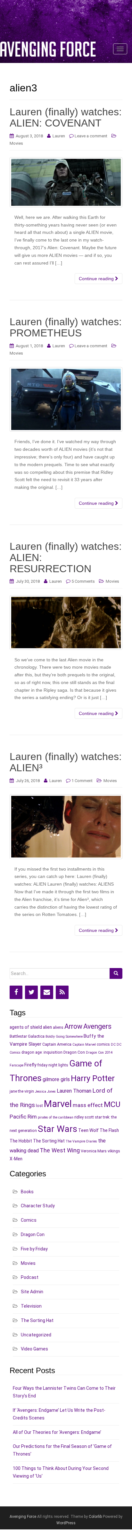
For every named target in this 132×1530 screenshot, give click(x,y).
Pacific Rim (23, 1116)
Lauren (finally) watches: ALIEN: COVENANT (66, 117)
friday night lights (52, 1065)
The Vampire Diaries (81, 1141)
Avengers (97, 1026)
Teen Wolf (88, 1130)
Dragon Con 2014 (99, 1052)
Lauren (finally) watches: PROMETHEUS (66, 327)
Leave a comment (91, 136)
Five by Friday (34, 1248)
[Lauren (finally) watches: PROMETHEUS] (66, 399)
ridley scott (84, 1117)
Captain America (56, 1044)
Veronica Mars (94, 1151)
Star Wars (57, 1129)
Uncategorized (36, 1334)
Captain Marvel (84, 1044)
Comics (29, 1220)
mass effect (88, 1105)
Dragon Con (74, 1052)
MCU (112, 1104)
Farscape (16, 1065)
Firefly (30, 1064)
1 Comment (82, 780)
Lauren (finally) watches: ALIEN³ (66, 762)
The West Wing (60, 1150)
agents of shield (26, 1027)
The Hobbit (21, 1140)
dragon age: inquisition (41, 1052)
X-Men (16, 1158)
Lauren (59, 136)
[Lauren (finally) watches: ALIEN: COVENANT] (66, 182)
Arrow (73, 1026)
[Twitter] (31, 992)
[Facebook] (16, 992)
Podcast (29, 1277)
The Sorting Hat (49, 1140)
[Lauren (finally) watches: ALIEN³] (66, 826)
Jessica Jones (45, 1091)
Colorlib (95, 1516)
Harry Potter (93, 1078)
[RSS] (62, 992)
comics (103, 1044)
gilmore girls (56, 1079)
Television (31, 1306)
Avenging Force (23, 1516)
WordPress (66, 1523)
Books (27, 1191)
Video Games (34, 1348)
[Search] (116, 973)
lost (39, 1105)
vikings (114, 1151)
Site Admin (32, 1291)
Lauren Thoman (74, 1091)
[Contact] (46, 992)
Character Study (38, 1205)
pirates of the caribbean (55, 1117)
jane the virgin (22, 1091)
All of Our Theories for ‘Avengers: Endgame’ (57, 1432)
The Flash (109, 1130)
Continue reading (97, 278)
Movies (16, 143)
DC (113, 1044)
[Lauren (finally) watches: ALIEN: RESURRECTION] (66, 622)
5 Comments (83, 581)
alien (47, 1027)
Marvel (58, 1103)
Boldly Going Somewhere (64, 1036)
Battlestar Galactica (27, 1036)
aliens (58, 1027)
